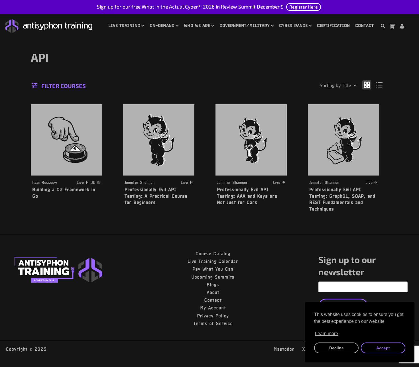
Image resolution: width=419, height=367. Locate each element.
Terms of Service (213, 323)
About (213, 292)
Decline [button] (336, 348)
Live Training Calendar (213, 261)
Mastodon (284, 349)
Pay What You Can (212, 269)
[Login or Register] (401, 27)
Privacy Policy (213, 315)
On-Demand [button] (162, 25)
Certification (333, 25)
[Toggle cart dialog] (392, 27)
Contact (364, 25)
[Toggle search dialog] (382, 27)
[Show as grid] (367, 84)
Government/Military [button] (244, 25)
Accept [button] (383, 348)
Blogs (213, 284)
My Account (213, 307)
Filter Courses (63, 85)
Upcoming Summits (212, 277)
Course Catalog (213, 253)
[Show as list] (380, 84)
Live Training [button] (124, 25)
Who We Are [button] (197, 25)
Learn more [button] (326, 333)
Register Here (303, 6)
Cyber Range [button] (293, 25)
